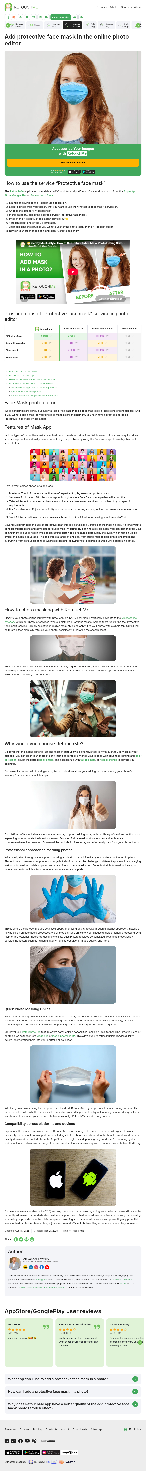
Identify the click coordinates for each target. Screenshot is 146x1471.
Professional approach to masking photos (34, 387)
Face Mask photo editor (23, 371)
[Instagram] (7, 1441)
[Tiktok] (13, 1441)
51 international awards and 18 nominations (41, 1287)
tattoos (84, 759)
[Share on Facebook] (16, 1239)
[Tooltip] (51, 336)
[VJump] (67, 1462)
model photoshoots (63, 1035)
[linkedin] (31, 1267)
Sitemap (96, 1429)
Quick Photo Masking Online (26, 391)
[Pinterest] (34, 1441)
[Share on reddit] (32, 1239)
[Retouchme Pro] (43, 1462)
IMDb (123, 1283)
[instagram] (36, 1267)
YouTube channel (122, 1279)
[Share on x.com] (21, 1239)
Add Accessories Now (73, 162)
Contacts (126, 7)
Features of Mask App (22, 375)
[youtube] (47, 1267)
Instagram (41, 1279)
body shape (46, 759)
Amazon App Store (42, 195)
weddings (42, 1035)
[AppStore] (13, 1452)
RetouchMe (17, 191)
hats (92, 759)
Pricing (37, 1429)
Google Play (19, 195)
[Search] (7, 17)
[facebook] (41, 1267)
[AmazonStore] (69, 1452)
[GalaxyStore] (50, 1452)
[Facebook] (20, 1441)
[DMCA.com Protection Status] (48, 1440)
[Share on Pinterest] (26, 1239)
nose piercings (108, 759)
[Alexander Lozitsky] (14, 1263)
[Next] (138, 25)
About (137, 7)
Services (102, 7)
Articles (114, 7)
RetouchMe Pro (31, 1031)
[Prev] (8, 25)
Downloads (79, 1429)
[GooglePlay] (31, 1452)
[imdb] (25, 1267)
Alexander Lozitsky (40, 1260)
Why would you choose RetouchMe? (31, 383)
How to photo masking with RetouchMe (32, 379)
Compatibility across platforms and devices (34, 395)
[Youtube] (27, 1441)
